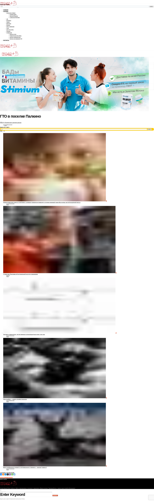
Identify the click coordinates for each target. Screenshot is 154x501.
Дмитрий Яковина (14, 16)
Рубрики (5, 11)
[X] (8, 474)
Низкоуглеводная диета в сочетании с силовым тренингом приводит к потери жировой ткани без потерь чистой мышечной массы (41, 202)
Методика (8, 23)
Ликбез (8, 22)
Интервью (8, 20)
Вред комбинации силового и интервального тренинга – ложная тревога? (25, 467)
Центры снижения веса (15, 37)
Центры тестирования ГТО (16, 38)
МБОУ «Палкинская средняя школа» (10, 122)
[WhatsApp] (12, 474)
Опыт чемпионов (10, 26)
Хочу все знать (10, 29)
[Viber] (10, 474)
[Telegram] (14, 474)
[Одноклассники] (3, 474)
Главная (5, 9)
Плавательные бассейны (15, 35)
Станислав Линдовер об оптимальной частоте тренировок (20, 274)
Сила (7, 28)
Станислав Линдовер (15, 17)
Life (7, 19)
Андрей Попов (13, 14)
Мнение (8, 25)
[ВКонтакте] (1, 474)
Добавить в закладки (6, 477)
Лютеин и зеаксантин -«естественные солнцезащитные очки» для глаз (24, 334)
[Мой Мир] (5, 474)
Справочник (9, 32)
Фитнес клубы (13, 34)
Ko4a (5, 125)
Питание (8, 31)
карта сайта (3, 479)
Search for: (3, 491)
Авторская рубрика (10, 13)
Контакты (6, 40)
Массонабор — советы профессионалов (15, 399)
